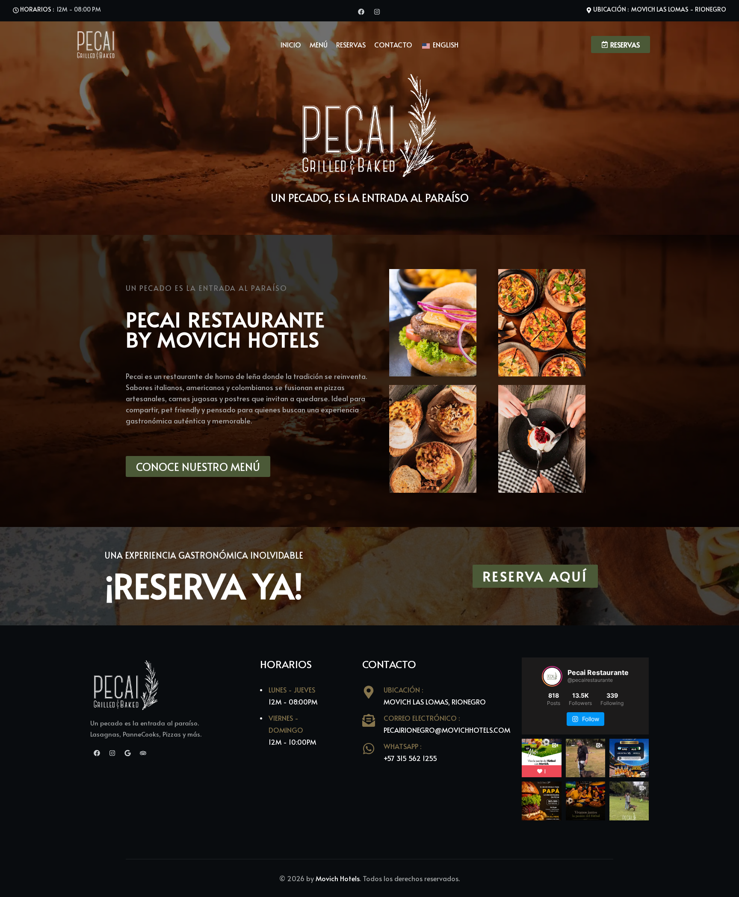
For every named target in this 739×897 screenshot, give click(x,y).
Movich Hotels (338, 878)
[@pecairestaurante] (552, 676)
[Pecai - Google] (127, 751)
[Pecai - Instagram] (377, 10)
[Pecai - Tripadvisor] (143, 751)
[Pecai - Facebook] (361, 10)
